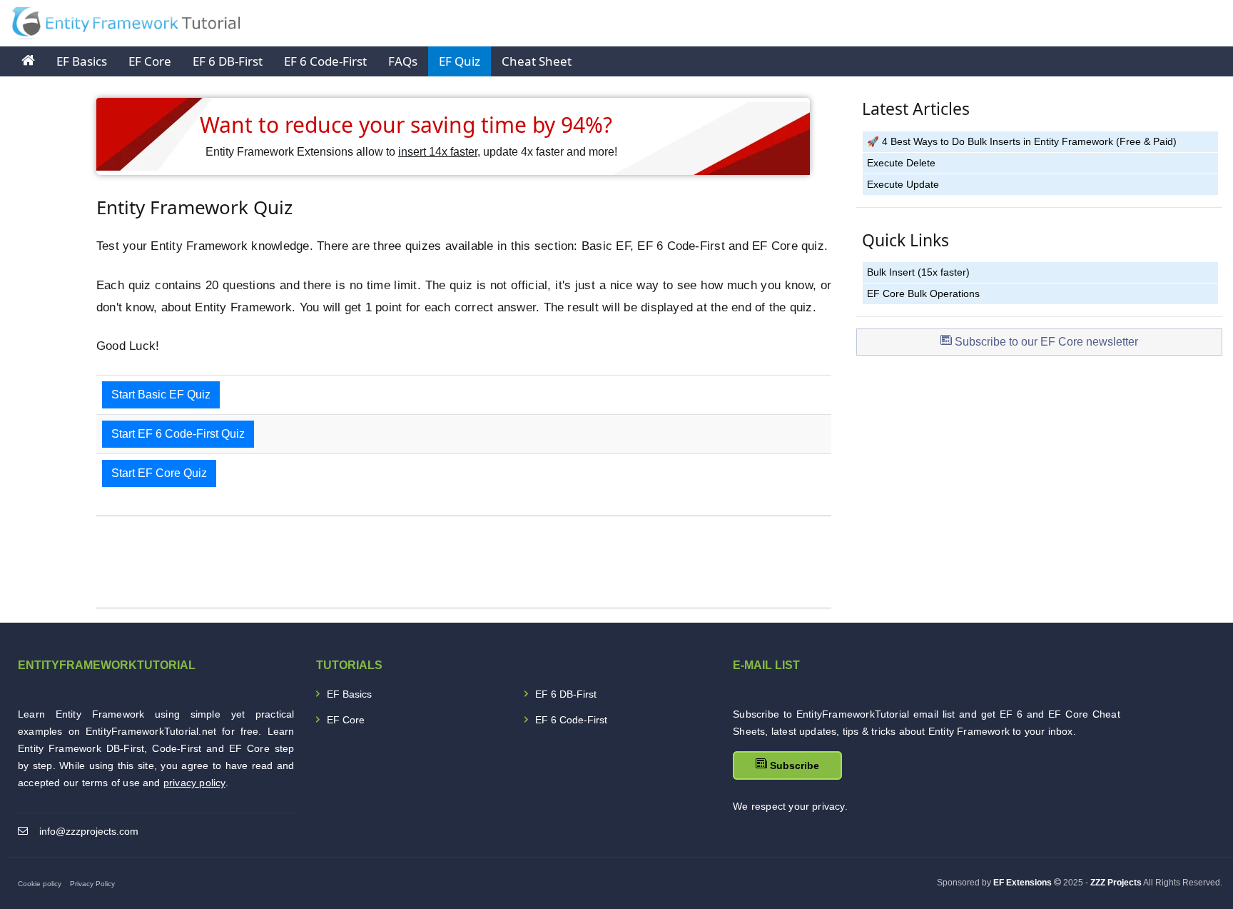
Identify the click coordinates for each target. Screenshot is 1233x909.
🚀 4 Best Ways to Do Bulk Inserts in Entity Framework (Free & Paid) (1022, 141)
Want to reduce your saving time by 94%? (406, 124)
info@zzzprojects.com (88, 831)
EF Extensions (1022, 883)
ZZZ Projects (1116, 883)
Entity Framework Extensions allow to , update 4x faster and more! (411, 152)
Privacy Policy (92, 884)
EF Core (149, 61)
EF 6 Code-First (325, 61)
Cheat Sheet (537, 61)
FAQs (402, 61)
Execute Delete (901, 163)
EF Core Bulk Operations (923, 293)
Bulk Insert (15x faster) (918, 272)
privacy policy (194, 782)
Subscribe (793, 765)
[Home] (28, 61)
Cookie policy (39, 884)
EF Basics (81, 61)
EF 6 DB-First (228, 61)
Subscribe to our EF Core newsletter (1045, 342)
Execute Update (903, 184)
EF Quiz (459, 61)
